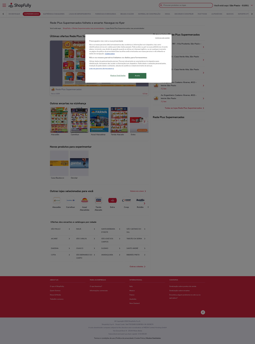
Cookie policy (110, 54)
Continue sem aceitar (162, 38)
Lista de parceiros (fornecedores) (101, 69)
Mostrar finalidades (118, 75)
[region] (128, 58)
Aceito (137, 76)
